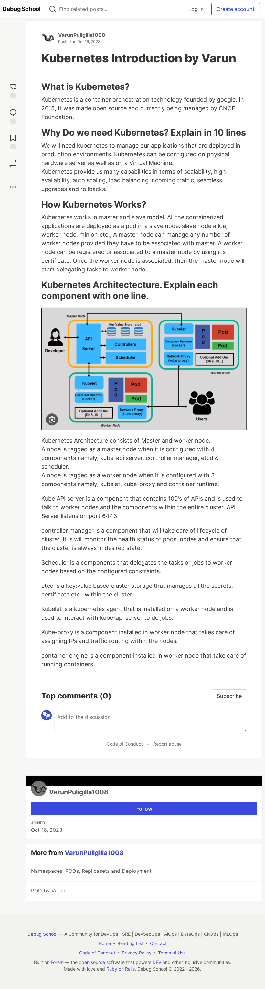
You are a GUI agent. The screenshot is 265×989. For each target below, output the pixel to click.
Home (105, 943)
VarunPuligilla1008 (81, 35)
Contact (158, 943)
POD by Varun (48, 890)
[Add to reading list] (13, 141)
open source (92, 962)
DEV (157, 962)
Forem (57, 962)
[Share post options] (12, 186)
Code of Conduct (125, 744)
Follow (144, 808)
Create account (236, 9)
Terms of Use (172, 952)
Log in (196, 9)
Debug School (42, 934)
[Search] (52, 9)
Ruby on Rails (120, 969)
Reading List (130, 943)
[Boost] (13, 163)
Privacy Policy (137, 952)
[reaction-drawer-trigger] (13, 90)
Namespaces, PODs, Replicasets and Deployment (91, 871)
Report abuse (167, 744)
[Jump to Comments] (13, 116)
